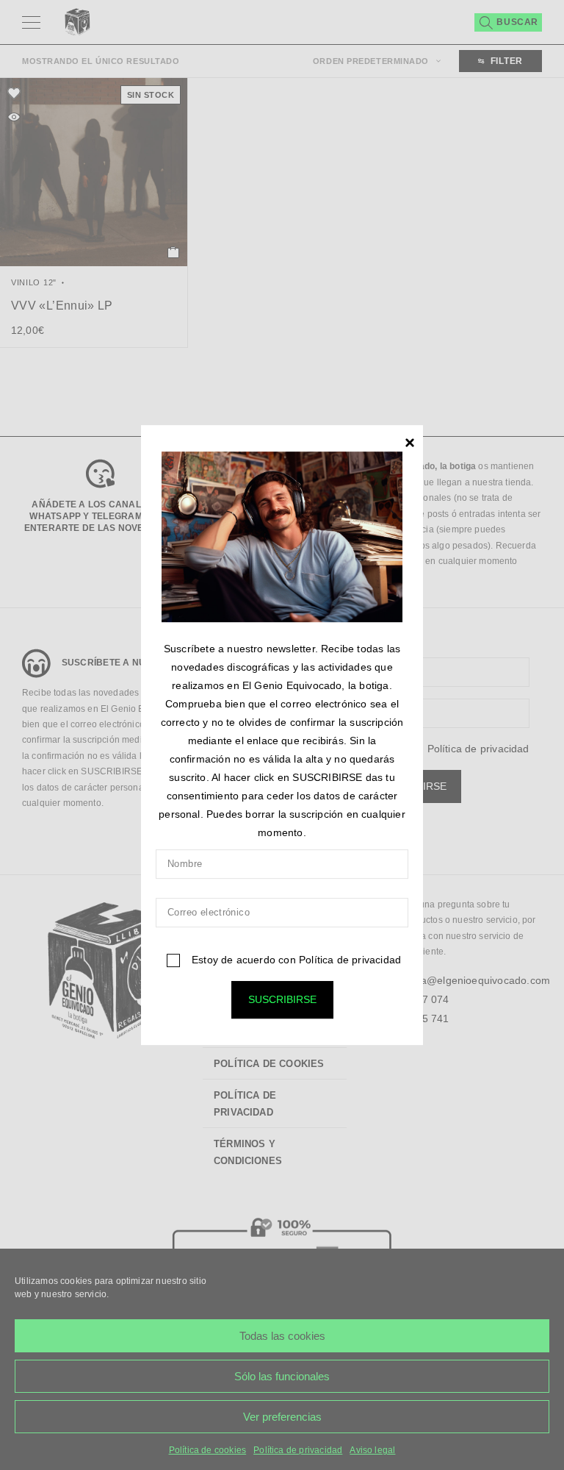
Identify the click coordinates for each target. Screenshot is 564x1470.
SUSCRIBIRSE (282, 999)
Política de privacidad (350, 960)
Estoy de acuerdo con (295, 960)
